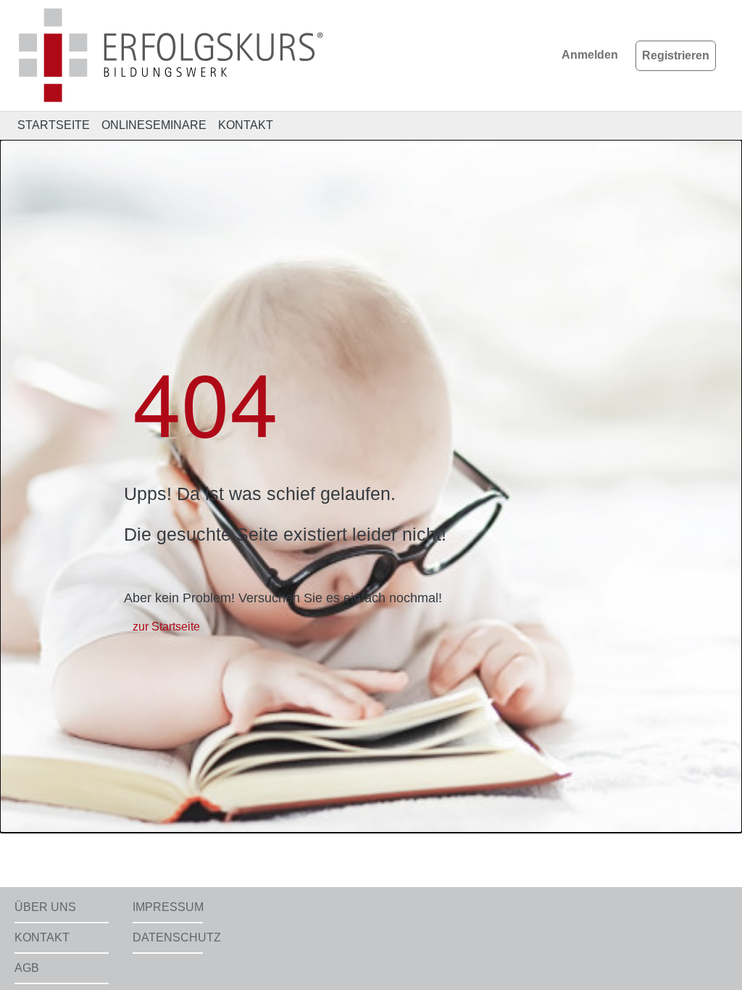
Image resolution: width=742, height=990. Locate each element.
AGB (26, 968)
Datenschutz (168, 937)
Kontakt (42, 937)
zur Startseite (166, 626)
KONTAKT (245, 125)
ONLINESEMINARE (154, 125)
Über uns (45, 907)
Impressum (168, 907)
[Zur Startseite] (172, 55)
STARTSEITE (53, 125)
